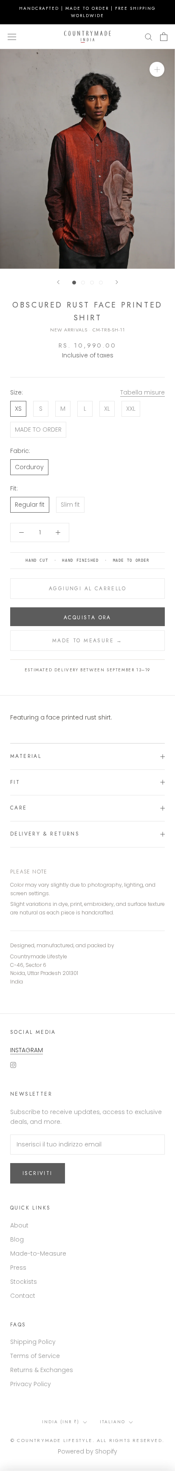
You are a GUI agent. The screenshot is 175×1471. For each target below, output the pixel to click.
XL (107, 408)
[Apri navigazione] (12, 36)
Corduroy (29, 467)
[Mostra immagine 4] (101, 282)
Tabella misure (142, 392)
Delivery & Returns (44, 834)
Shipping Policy (33, 1342)
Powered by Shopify (87, 1451)
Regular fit (30, 504)
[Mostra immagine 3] (92, 282)
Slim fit (70, 504)
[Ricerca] (148, 36)
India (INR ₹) (60, 1422)
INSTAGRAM (26, 1050)
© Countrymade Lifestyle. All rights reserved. (87, 1440)
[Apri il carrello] (163, 36)
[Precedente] (58, 282)
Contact (22, 1295)
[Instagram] (13, 1065)
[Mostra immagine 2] (83, 282)
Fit (15, 782)
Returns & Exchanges (41, 1370)
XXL (130, 408)
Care (18, 808)
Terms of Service (35, 1356)
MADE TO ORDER (38, 429)
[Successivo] (117, 282)
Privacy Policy (30, 1384)
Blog (17, 1239)
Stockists (23, 1281)
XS (18, 408)
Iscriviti (38, 1173)
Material (25, 756)
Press (18, 1267)
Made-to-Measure (38, 1253)
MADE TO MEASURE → (87, 640)
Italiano (112, 1422)
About (19, 1225)
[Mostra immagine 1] (74, 282)
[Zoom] (157, 69)
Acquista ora (87, 617)
